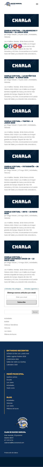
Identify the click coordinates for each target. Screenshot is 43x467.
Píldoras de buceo (10, 334)
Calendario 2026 (12, 365)
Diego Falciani (11, 34)
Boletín (6, 321)
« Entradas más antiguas (12, 289)
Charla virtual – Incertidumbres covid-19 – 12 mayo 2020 (19, 259)
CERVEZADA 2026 (13, 359)
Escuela (9, 380)
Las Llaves (7, 331)
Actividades (33, 34)
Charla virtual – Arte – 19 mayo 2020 (20, 213)
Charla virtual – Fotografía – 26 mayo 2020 (21, 167)
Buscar (35, 312)
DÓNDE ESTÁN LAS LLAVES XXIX (18, 354)
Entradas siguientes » (31, 289)
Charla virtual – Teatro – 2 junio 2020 (18, 122)
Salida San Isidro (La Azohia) (16, 362)
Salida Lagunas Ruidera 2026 (16, 356)
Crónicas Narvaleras (11, 325)
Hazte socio (11, 388)
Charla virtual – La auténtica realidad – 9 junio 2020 (20, 77)
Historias (7, 37)
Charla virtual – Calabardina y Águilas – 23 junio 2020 (20, 31)
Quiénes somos (12, 377)
